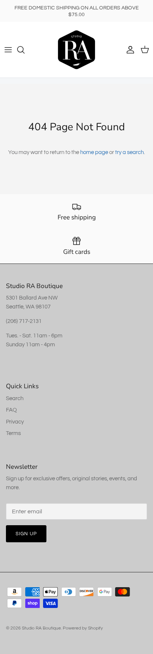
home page (94, 152)
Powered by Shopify (83, 628)
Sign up (26, 533)
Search (14, 398)
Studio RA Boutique (41, 628)
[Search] (24, 50)
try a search (129, 152)
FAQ (11, 410)
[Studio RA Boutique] (76, 50)
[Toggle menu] (8, 50)
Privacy (15, 422)
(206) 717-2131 (24, 321)
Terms (13, 433)
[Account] (128, 50)
